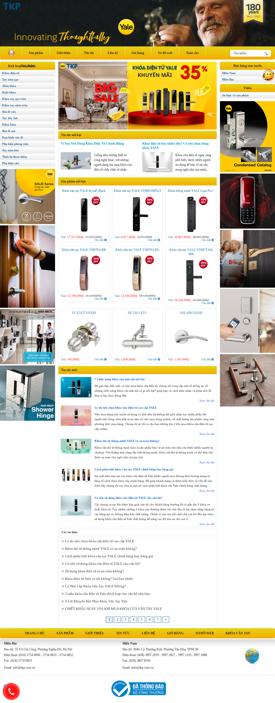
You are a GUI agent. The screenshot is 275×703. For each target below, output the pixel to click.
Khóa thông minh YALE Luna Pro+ (191, 191)
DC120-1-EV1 (137, 313)
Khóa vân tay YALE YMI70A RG (137, 250)
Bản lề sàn (8, 131)
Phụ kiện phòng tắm (15, 143)
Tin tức (89, 53)
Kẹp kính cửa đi (12, 137)
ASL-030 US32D (191, 313)
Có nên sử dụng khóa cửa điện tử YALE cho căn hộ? (128, 497)
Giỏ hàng (138, 53)
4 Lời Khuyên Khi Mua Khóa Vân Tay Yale (96, 601)
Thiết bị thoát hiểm (14, 156)
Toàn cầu (192, 53)
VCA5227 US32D (84, 313)
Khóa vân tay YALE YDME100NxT (137, 191)
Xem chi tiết (206, 400)
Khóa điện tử (10, 73)
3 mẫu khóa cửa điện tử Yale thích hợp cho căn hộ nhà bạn (107, 594)
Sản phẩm (36, 53)
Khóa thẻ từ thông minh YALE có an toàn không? (127, 440)
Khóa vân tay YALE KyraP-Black (84, 191)
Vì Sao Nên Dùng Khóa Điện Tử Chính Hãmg (92, 143)
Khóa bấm (9, 124)
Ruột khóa (9, 92)
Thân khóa (9, 85)
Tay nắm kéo (10, 150)
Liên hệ (113, 53)
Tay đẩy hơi (9, 118)
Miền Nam (229, 73)
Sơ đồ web (165, 53)
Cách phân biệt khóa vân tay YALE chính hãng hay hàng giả (134, 469)
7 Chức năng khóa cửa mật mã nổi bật (120, 379)
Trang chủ (35, 633)
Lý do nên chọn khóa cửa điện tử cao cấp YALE (126, 407)
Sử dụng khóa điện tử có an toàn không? (94, 571)
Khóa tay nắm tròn (14, 105)
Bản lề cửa (9, 111)
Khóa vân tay (238, 633)
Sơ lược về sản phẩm (235, 95)
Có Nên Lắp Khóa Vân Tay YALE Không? (95, 586)
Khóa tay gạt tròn (14, 98)
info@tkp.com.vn (24, 667)
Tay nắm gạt (10, 79)
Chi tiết (99, 239)
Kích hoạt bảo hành (21, 66)
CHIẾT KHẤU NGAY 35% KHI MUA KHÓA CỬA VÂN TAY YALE (113, 609)
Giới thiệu (63, 53)
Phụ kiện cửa (10, 163)
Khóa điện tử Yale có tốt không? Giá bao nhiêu (99, 579)
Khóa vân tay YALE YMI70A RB (84, 250)
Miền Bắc (228, 79)
